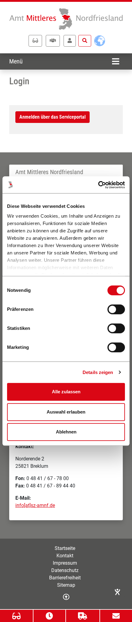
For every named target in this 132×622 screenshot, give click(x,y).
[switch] (116, 309)
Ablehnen (66, 431)
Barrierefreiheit (65, 578)
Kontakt (64, 556)
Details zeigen (98, 372)
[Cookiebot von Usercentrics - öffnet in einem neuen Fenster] (98, 185)
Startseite (65, 548)
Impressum (65, 563)
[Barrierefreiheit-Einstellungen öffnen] (117, 592)
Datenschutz (65, 570)
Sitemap (66, 585)
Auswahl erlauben (66, 411)
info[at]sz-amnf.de (35, 505)
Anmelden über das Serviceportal (52, 117)
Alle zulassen (66, 391)
